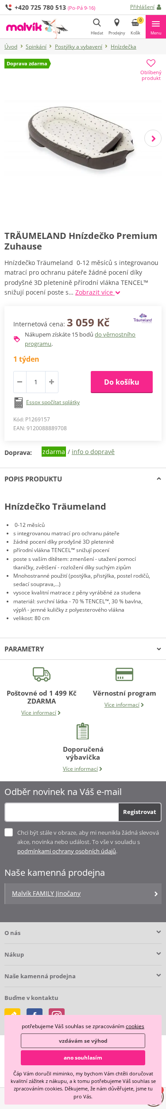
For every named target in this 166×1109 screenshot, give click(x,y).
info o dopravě (93, 451)
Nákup (14, 954)
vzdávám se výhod (83, 1041)
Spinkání (36, 46)
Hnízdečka (123, 46)
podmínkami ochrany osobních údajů (66, 851)
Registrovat (139, 812)
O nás (12, 933)
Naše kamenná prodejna (40, 976)
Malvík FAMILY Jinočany (46, 893)
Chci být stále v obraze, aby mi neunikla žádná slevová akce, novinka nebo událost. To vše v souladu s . (88, 842)
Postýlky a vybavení (78, 46)
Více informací (38, 712)
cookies (135, 1026)
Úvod (10, 46)
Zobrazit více (95, 292)
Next (153, 138)
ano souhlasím (83, 1057)
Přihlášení (142, 7)
